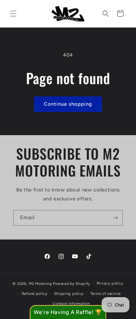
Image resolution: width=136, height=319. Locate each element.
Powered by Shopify (71, 284)
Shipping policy (69, 294)
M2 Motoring (40, 284)
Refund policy (35, 294)
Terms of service (105, 294)
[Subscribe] (115, 218)
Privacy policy (110, 283)
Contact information (71, 303)
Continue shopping (68, 104)
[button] (13, 13)
